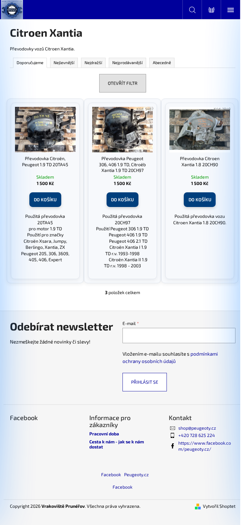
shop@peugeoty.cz (197, 428)
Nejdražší (93, 62)
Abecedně (162, 62)
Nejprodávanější (127, 62)
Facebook (111, 474)
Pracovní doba (104, 433)
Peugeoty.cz (136, 474)
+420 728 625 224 (196, 435)
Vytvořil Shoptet (219, 506)
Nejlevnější (64, 62)
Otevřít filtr (122, 83)
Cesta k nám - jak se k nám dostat (116, 444)
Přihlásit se (144, 382)
